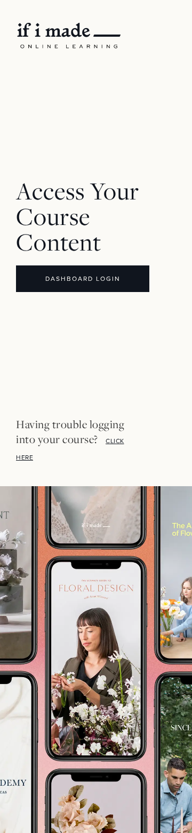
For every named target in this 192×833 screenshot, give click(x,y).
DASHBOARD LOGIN (83, 278)
